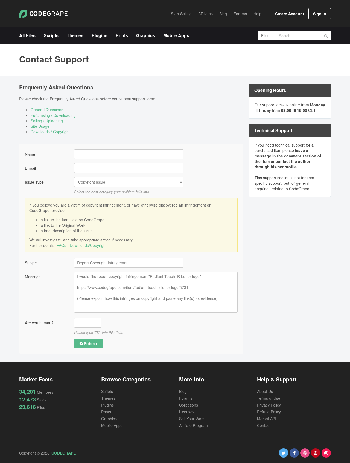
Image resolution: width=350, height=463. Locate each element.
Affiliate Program (193, 425)
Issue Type (34, 182)
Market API (266, 418)
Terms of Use (268, 398)
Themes (108, 398)
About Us (265, 391)
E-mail (30, 168)
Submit (90, 343)
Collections (188, 405)
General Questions (47, 109)
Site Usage (40, 126)
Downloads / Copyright (50, 131)
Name (30, 154)
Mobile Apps (111, 425)
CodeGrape (63, 453)
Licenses (186, 411)
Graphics (109, 418)
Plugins (107, 405)
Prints (106, 411)
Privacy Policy (269, 405)
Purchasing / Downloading (53, 115)
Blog (183, 391)
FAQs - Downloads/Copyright (82, 245)
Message (33, 276)
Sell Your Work (192, 418)
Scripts (107, 391)
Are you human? (39, 322)
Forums (185, 398)
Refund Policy (269, 411)
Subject (31, 262)
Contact (263, 425)
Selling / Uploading (47, 120)
